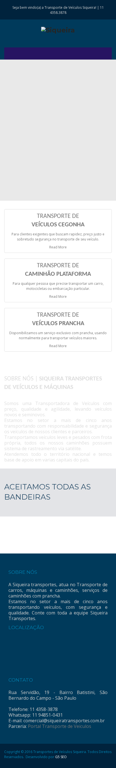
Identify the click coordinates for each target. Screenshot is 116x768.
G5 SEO (61, 756)
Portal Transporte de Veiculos (59, 726)
